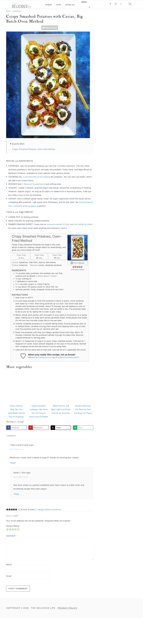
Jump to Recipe (51, 28)
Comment (11, 535)
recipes (48, 4)
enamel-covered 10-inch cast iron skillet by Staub (70, 224)
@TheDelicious (42, 357)
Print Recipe (78, 263)
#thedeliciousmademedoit (66, 357)
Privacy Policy (67, 607)
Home (8, 11)
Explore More (18, 143)
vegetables (17, 11)
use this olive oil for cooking (37, 176)
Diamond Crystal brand (34, 184)
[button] (74, 267)
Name (9, 564)
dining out (70, 4)
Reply (13, 462)
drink (58, 4)
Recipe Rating (12, 525)
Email (8, 575)
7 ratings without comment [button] (48, 509)
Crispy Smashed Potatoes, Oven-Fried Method (33, 149)
